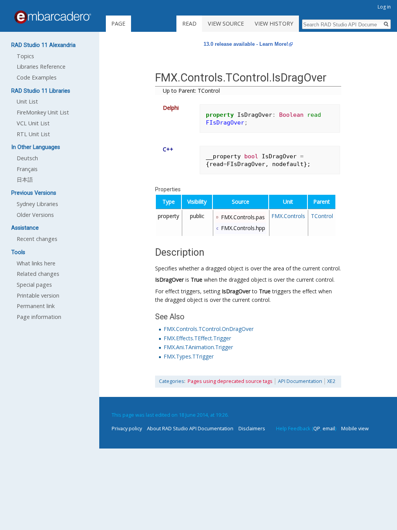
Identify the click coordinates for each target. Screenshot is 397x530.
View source (226, 23)
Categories (171, 381)
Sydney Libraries (37, 204)
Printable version (38, 295)
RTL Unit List (33, 134)
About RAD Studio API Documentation (190, 428)
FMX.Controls (288, 216)
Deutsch (27, 158)
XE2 (331, 381)
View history (274, 23)
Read (189, 23)
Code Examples (37, 77)
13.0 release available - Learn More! (246, 44)
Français (27, 169)
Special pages (34, 284)
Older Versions (35, 214)
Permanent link (36, 306)
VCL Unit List (33, 123)
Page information (39, 316)
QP (316, 428)
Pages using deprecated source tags (230, 381)
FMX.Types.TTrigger (189, 356)
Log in (384, 6)
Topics (25, 56)
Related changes (38, 273)
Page (118, 23)
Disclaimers (251, 428)
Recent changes (37, 238)
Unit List (27, 101)
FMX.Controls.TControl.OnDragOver (209, 329)
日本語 (25, 179)
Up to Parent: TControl (191, 90)
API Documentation (300, 381)
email (329, 428)
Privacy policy (127, 428)
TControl (322, 216)
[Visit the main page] (52, 17)
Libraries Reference (41, 66)
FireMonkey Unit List (43, 112)
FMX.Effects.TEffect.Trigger (197, 338)
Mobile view (355, 428)
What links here (36, 263)
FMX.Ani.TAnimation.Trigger (198, 347)
